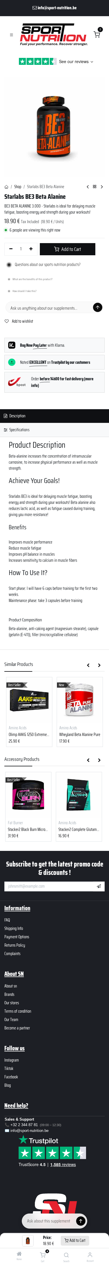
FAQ (7, 920)
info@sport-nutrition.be (29, 1130)
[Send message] (97, 307)
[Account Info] (90, 1254)
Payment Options (16, 937)
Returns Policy (14, 945)
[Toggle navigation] (11, 34)
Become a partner (17, 1028)
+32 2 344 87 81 (24, 1125)
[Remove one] (11, 249)
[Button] (80, 1221)
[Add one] (31, 249)
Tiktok (8, 1068)
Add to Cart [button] (70, 249)
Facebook (11, 1077)
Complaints (12, 953)
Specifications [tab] (18, 430)
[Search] (66, 1255)
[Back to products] (94, 187)
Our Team (11, 1019)
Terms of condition (17, 1011)
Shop (17, 186)
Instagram (11, 1060)
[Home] (19, 1254)
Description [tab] (17, 416)
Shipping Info (13, 928)
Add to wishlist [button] (22, 321)
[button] (88, 666)
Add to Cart (77, 1240)
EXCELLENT (38, 362)
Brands (9, 994)
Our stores (11, 1003)
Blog (7, 1085)
